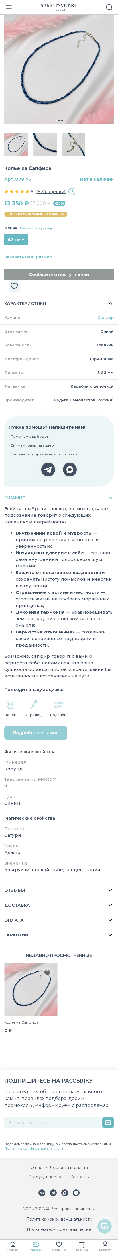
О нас (36, 1167)
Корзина (82, 1249)
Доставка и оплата (69, 1167)
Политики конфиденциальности (33, 1148)
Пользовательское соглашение (59, 1229)
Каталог (36, 1249)
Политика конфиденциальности (59, 1219)
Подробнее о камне (36, 732)
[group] (59, 69)
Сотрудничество (45, 1176)
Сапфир (105, 317)
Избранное (59, 1249)
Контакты (80, 1176)
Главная (12, 1249)
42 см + (16, 239)
